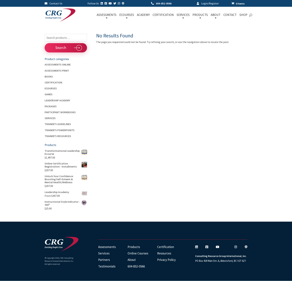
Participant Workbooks (60, 112)
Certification (53, 82)
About (132, 260)
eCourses (51, 88)
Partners (104, 260)
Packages (51, 106)
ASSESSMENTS (106, 15)
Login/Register (210, 3)
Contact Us (55, 3)
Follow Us (93, 3)
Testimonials (106, 266)
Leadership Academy (57, 100)
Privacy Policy (166, 260)
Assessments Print (57, 70)
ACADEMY (143, 15)
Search (60, 47)
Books (49, 76)
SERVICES (183, 15)
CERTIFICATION (163, 15)
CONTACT (230, 15)
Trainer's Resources (58, 136)
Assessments (107, 247)
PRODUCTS (200, 15)
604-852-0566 (163, 3)
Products (134, 247)
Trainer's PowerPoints (60, 130)
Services (50, 118)
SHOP (243, 15)
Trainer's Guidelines (58, 124)
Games (49, 94)
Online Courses (138, 253)
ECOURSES (126, 15)
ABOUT (216, 15)
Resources (164, 253)
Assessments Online (58, 64)
